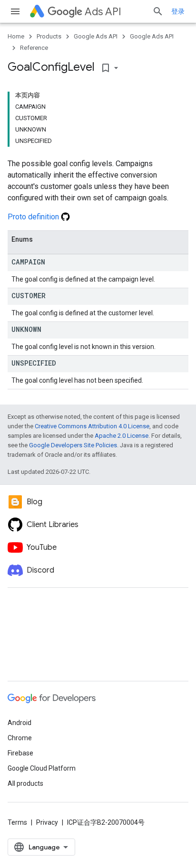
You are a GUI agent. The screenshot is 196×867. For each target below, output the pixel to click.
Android (19, 722)
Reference (34, 47)
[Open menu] (15, 11)
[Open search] (158, 11)
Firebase (20, 753)
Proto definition (34, 216)
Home (16, 36)
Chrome (20, 738)
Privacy (47, 822)
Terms (17, 822)
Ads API (103, 11)
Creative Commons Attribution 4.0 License (92, 426)
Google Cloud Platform (42, 768)
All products (25, 783)
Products (49, 36)
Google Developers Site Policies (73, 445)
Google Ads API (96, 36)
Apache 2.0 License (121, 435)
